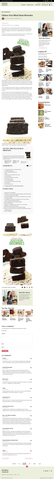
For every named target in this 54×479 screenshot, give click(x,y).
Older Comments (5, 458)
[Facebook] (48, 1)
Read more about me (23, 302)
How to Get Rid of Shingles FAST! (48, 84)
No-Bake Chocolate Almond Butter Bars (29, 320)
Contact (15, 474)
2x (29, 165)
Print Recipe (28, 159)
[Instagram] (44, 1)
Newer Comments (29, 458)
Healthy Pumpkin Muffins (47, 97)
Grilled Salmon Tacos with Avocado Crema (48, 125)
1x (27, 165)
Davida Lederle (8, 18)
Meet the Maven (9, 474)
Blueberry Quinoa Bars (4, 319)
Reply (31, 358)
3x (30, 165)
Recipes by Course (30, 4)
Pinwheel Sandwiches (47, 118)
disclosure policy (17, 25)
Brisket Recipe (48, 104)
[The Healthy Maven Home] (5, 4)
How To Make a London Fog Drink (48, 70)
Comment (4, 333)
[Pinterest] (51, 1)
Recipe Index (23, 4)
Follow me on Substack (43, 56)
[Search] (51, 5)
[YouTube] (46, 1)
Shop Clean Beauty (45, 4)
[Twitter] (49, 1)
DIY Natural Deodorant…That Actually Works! (41, 84)
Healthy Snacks (37, 4)
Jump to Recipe (5, 23)
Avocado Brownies (40, 97)
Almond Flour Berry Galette (13, 319)
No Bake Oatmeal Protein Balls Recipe (41, 71)
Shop (18, 474)
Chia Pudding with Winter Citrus (20, 319)
